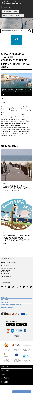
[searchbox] (16, 31)
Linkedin (9, 287)
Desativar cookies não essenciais (13, 15)
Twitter (17, 287)
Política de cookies (16, 3)
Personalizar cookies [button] (9, 7)
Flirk (31, 287)
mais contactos (6, 282)
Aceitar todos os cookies (10, 11)
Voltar (5, 249)
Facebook (20, 287)
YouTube (27, 287)
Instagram (13, 287)
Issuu (24, 287)
